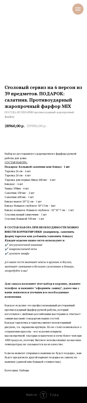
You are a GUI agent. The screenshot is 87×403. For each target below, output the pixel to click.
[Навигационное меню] (78, 9)
